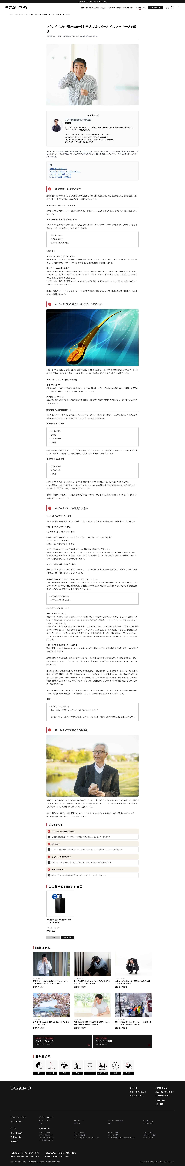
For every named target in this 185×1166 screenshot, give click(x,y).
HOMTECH (77, 1123)
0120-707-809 (67, 1152)
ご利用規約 (32, 1162)
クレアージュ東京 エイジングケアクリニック (86, 1137)
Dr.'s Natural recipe (148, 1121)
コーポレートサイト (45, 1121)
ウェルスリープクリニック (46, 1137)
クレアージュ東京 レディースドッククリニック (121, 1137)
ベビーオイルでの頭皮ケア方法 (60, 174)
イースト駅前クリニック (46, 1140)
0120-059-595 (30, 1152)
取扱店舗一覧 (16, 1137)
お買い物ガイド (155, 8)
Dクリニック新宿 (148, 1132)
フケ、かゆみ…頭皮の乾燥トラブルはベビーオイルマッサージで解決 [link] (50, 15)
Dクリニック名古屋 (79, 1135)
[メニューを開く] (177, 7)
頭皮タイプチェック (138, 1091)
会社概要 (14, 1141)
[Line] (161, 1104)
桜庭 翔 (68, 123)
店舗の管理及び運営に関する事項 (49, 1162)
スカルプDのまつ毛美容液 (115, 1121)
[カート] (172, 7)
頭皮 (27, 15)
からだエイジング (148, 1123)
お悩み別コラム (18, 15)
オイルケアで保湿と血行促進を (60, 177)
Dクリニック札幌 (79, 1132)
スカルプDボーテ (79, 1121)
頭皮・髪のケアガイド (164, 1091)
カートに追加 (67, 937)
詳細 (53, 937)
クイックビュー (61, 903)
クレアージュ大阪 (148, 1137)
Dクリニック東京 (113, 1132)
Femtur (110, 1123)
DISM (40, 1123)
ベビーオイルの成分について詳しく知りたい (65, 171)
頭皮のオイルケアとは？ (58, 168)
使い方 (13, 1128)
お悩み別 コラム (137, 1095)
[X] (156, 1104)
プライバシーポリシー (19, 1117)
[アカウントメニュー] (167, 7)
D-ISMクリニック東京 (149, 1135)
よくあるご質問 (16, 1133)
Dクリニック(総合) (44, 1132)
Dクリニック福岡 (113, 1135)
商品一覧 (133, 1088)
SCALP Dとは (161, 1088)
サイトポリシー (16, 1121)
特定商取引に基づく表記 (18, 1162)
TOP (10, 15)
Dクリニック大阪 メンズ (46, 1135)
